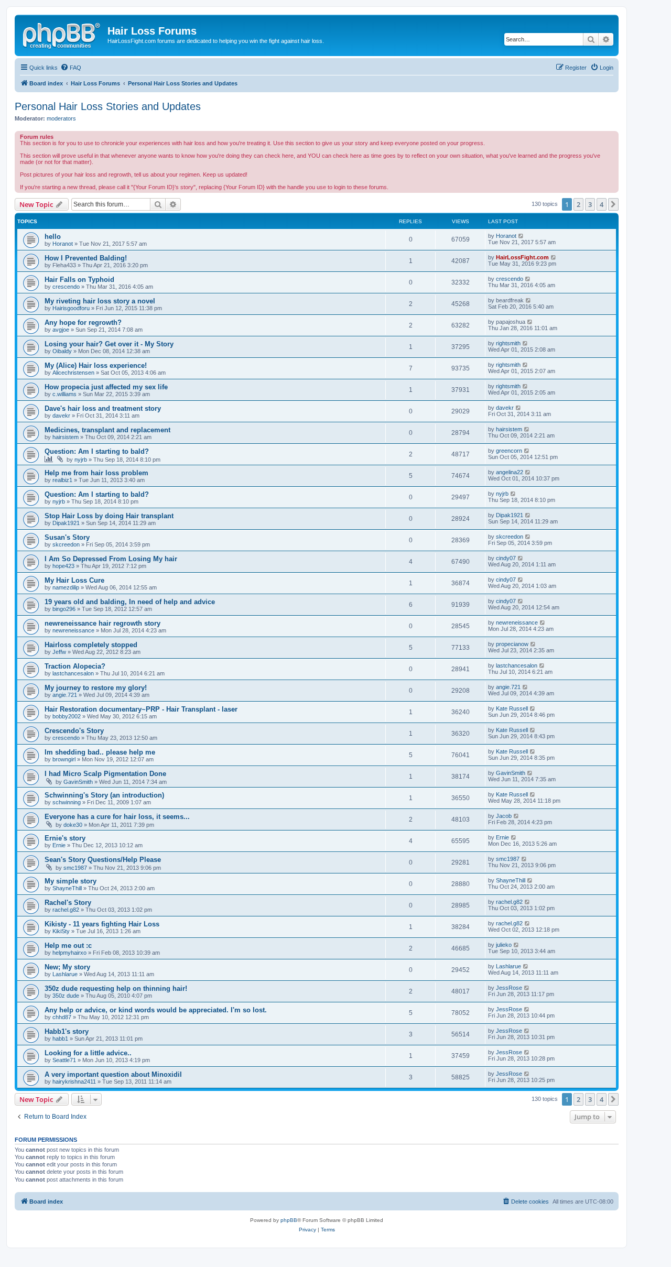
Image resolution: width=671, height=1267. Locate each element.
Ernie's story (65, 838)
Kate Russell (512, 708)
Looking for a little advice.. (88, 1053)
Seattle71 (64, 1060)
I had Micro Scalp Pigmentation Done (105, 774)
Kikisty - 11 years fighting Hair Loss (102, 924)
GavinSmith (78, 782)
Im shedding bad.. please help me (100, 752)
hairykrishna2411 (74, 1081)
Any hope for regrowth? (83, 322)
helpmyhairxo (69, 952)
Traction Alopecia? (75, 666)
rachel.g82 (65, 909)
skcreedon (66, 544)
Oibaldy (62, 351)
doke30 (72, 825)
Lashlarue (65, 974)
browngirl (63, 759)
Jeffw (59, 652)
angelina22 (509, 472)
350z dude (65, 995)
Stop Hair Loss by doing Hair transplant (109, 516)
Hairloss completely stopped (91, 645)
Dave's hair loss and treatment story (103, 408)
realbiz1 (62, 480)
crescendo (66, 286)
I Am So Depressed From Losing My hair (111, 559)
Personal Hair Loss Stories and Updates (108, 106)
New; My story (67, 967)
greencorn (509, 450)
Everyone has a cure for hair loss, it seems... (117, 817)
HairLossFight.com (522, 257)
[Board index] (62, 34)
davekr (61, 415)
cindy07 (506, 558)
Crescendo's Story (74, 731)
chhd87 (61, 1017)
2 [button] (578, 204)
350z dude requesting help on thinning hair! (116, 988)
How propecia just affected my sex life (106, 387)
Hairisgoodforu (71, 308)
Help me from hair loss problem (96, 473)
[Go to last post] (521, 236)
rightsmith (508, 343)
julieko (504, 945)
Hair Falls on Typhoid (79, 279)
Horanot (62, 244)
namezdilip (65, 587)
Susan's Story (67, 537)
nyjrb (80, 459)
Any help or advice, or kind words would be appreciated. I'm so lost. (156, 1010)
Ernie (59, 845)
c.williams (64, 394)
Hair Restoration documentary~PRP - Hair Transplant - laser (141, 709)
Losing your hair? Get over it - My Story (109, 344)
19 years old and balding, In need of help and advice (130, 602)
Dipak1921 (66, 523)
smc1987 (75, 868)
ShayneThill (67, 888)
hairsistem (65, 437)
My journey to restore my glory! (96, 688)
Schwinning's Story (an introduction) (104, 795)
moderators (61, 118)
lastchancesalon (73, 673)
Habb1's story (67, 1031)
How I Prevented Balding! (86, 258)
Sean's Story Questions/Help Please (103, 860)
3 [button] (590, 204)
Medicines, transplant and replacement (107, 430)
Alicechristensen (73, 372)
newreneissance (73, 630)
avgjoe (60, 329)
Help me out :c (68, 945)
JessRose (509, 988)
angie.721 (64, 695)
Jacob (504, 816)
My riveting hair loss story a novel (100, 301)
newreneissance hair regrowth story (102, 623)
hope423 (63, 566)
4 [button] (601, 204)
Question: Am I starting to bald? (97, 451)
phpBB (288, 1220)
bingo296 (63, 609)
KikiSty (61, 931)
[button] (613, 204)
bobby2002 (66, 716)
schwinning (66, 802)
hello (53, 237)
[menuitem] (70, 67)
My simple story (70, 881)
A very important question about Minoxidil (113, 1074)
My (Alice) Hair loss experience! (96, 365)
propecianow (512, 644)
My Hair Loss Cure (74, 580)
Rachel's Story (68, 902)
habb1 (60, 1038)
